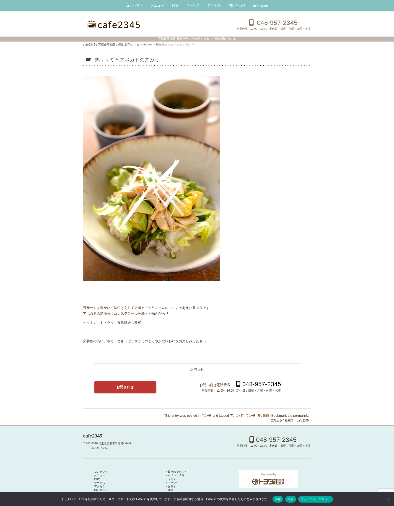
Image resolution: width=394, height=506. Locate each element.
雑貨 (175, 5)
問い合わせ (237, 5)
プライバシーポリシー (316, 499)
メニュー (157, 5)
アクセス (214, 5)
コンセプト (134, 5)
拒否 (291, 499)
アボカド (237, 415)
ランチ (206, 415)
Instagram (260, 6)
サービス (193, 5)
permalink (300, 415)
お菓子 (172, 486)
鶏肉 (266, 415)
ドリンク (173, 482)
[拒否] (388, 499)
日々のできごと (177, 471)
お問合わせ (125, 387)
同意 (278, 499)
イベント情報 (176, 475)
